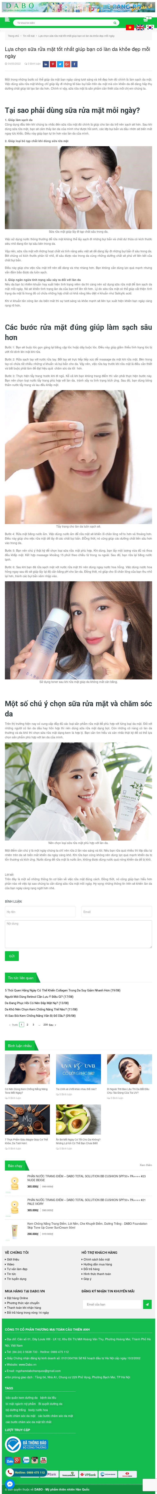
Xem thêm (146, 1165)
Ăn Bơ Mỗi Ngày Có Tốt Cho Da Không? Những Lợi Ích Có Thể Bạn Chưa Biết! (78, 1141)
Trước (14, 1024)
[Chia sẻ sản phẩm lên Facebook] (74, 64)
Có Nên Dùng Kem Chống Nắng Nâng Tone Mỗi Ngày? (26, 1090)
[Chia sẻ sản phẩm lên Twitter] (60, 64)
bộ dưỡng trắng (16, 1410)
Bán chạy (15, 1165)
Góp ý (87, 1279)
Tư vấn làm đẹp (17, 1269)
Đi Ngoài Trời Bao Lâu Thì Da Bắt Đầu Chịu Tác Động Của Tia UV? (128, 1090)
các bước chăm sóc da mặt (55, 1416)
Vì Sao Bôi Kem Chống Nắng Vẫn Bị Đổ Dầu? (35, 1016)
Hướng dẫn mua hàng (98, 1264)
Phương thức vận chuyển (23, 1303)
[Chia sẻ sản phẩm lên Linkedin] (46, 64)
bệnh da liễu (48, 1397)
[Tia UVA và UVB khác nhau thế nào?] (78, 1069)
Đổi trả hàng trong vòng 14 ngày (28, 1312)
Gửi (12, 956)
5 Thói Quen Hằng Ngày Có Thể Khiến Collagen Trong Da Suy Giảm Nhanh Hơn (57, 990)
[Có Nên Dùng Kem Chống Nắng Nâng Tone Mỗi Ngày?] (27, 1069)
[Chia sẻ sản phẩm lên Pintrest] (53, 64)
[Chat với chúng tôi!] (10, 1484)
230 (46, 1024)
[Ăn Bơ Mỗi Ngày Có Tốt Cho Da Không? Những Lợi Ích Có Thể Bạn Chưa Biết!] (78, 1120)
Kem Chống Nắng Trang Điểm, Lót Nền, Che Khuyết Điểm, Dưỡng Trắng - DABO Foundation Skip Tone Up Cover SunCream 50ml (87, 1225)
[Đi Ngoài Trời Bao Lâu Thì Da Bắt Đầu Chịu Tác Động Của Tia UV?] (129, 1069)
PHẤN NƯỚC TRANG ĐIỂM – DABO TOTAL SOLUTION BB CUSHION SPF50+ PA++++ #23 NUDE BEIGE (86, 1178)
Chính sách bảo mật (97, 1259)
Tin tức (11, 1274)
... (39, 1024)
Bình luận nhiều (19, 1045)
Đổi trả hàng (92, 1269)
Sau (51, 1024)
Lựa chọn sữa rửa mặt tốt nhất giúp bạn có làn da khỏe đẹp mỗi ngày (77, 52)
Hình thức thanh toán (97, 1274)
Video (10, 1264)
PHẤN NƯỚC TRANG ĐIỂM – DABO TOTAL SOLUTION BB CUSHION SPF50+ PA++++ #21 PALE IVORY (86, 1202)
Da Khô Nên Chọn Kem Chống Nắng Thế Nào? (36, 1009)
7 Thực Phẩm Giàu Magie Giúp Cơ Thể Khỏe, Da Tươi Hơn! (26, 1141)
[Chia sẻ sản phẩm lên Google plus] (67, 64)
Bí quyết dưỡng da (50, 1404)
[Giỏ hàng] (145, 19)
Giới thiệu (13, 1259)
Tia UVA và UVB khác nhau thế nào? (76, 1089)
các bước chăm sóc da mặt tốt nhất (28, 1422)
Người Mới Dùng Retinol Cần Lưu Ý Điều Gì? (34, 997)
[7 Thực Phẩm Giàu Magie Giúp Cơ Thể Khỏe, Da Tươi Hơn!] (27, 1120)
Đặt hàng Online (17, 1298)
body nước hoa (38, 1410)
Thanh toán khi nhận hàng (24, 1307)
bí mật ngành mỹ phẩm (21, 1404)
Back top (136, 1193)
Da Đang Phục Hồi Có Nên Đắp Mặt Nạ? (31, 1003)
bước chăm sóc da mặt (20, 1416)
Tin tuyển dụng (16, 1279)
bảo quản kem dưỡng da (22, 1397)
